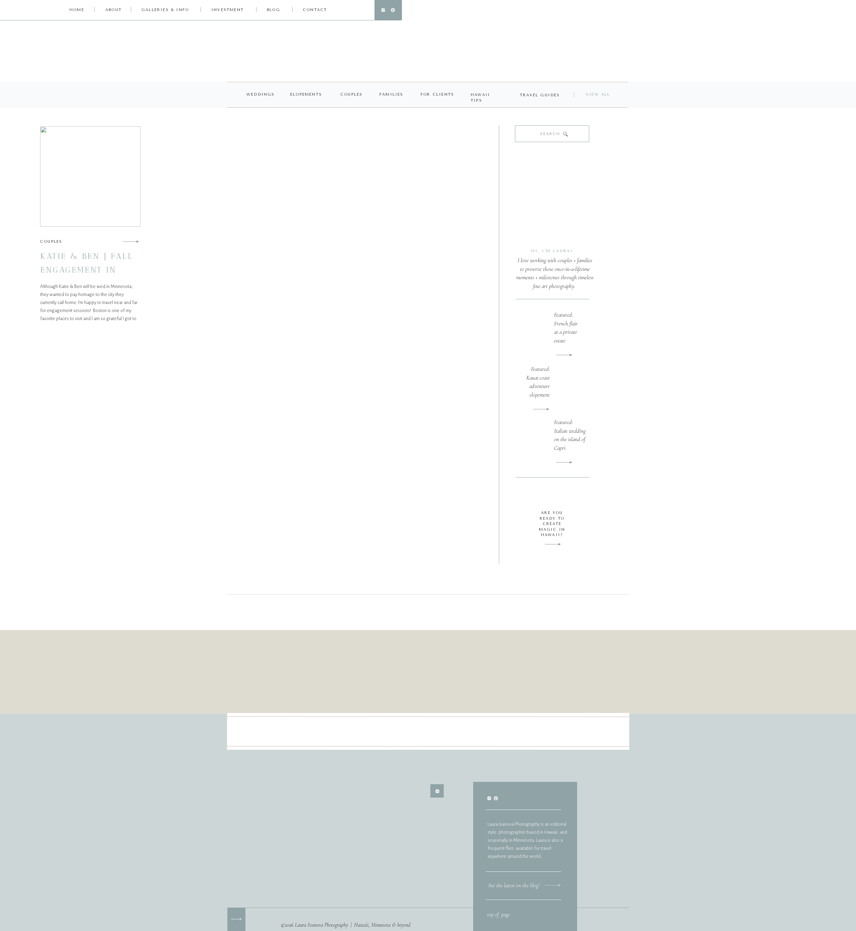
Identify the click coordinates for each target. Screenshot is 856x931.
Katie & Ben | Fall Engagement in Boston (86, 269)
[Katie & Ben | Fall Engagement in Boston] (130, 241)
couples (51, 241)
